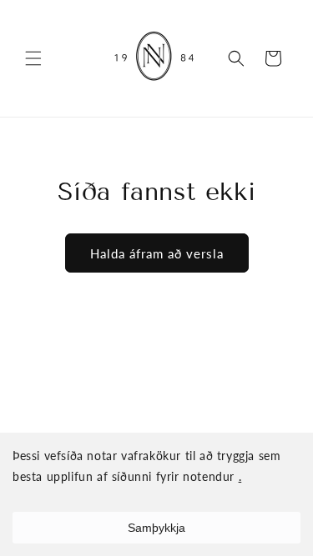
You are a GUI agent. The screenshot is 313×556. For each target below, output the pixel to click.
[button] (33, 58)
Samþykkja (156, 527)
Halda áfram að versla (157, 253)
